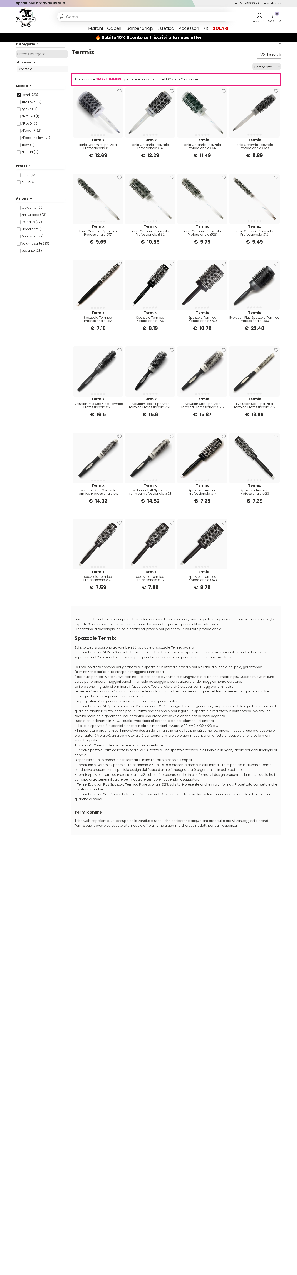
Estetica (165, 28)
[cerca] (62, 16)
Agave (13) (29, 109)
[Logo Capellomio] (26, 17)
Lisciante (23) (31, 250)
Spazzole (25, 69)
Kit (205, 28)
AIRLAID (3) (29, 123)
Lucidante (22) (32, 207)
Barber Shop (140, 28)
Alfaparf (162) (31, 130)
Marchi (95, 28)
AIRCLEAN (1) (30, 116)
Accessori (189, 28)
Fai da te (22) (31, 222)
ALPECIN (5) (29, 152)
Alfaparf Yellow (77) (35, 138)
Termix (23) (29, 95)
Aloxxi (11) (28, 145)
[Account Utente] (259, 15)
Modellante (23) (33, 229)
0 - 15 (28, 175)
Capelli (114, 28)
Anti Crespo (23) (33, 215)
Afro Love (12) (31, 102)
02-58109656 (248, 3)
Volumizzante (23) (35, 243)
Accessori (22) (32, 236)
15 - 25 (28, 182)
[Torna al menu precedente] (17, 28)
